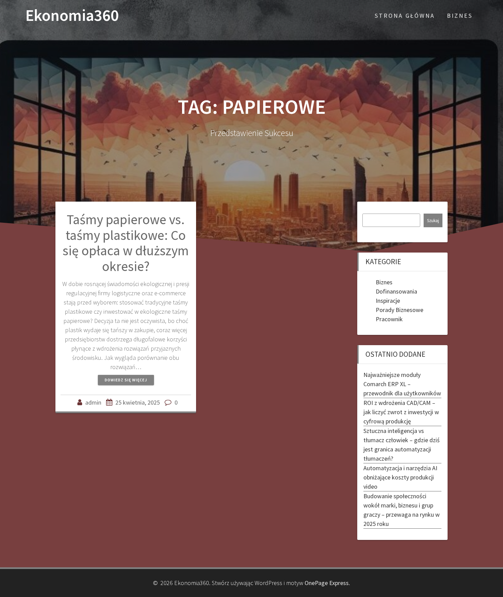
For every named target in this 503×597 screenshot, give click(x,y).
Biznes (460, 15)
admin (93, 402)
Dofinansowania (396, 291)
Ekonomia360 (72, 16)
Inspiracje (388, 300)
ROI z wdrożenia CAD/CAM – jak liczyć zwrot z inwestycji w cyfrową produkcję (401, 412)
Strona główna (405, 15)
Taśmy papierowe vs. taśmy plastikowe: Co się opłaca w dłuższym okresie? (126, 243)
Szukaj (433, 220)
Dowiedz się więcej (126, 379)
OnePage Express (327, 583)
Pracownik (389, 319)
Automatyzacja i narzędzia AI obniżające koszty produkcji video (400, 477)
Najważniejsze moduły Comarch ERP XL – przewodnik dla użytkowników (402, 384)
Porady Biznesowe (399, 310)
